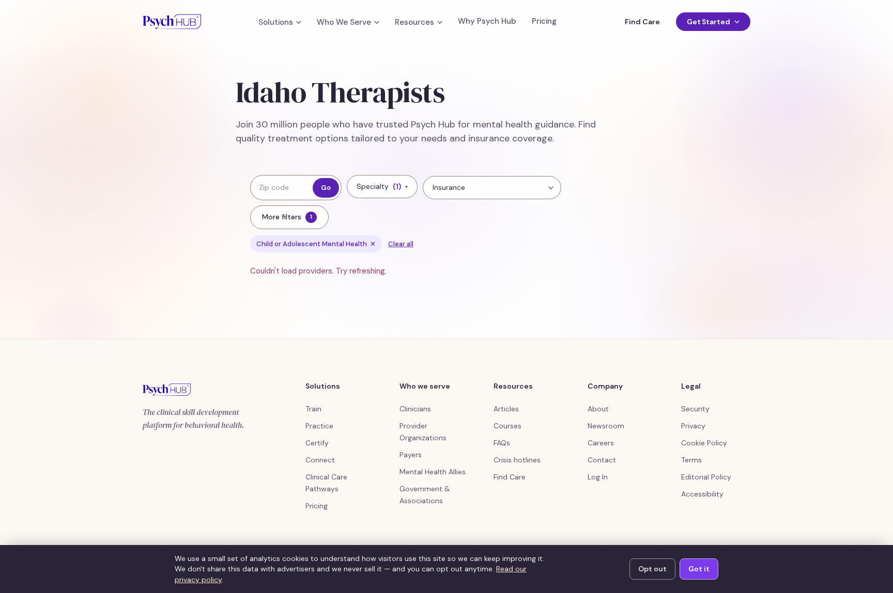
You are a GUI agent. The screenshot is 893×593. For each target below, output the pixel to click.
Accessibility (702, 494)
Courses (507, 425)
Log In (598, 477)
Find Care (642, 21)
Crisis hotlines (517, 459)
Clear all (400, 243)
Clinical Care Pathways (326, 482)
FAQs (502, 442)
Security (695, 408)
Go (326, 187)
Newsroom (606, 425)
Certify (317, 442)
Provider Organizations (422, 431)
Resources (414, 22)
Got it (699, 568)
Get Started (708, 21)
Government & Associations (424, 494)
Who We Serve (344, 22)
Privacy (693, 425)
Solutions (275, 22)
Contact (602, 459)
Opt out (652, 568)
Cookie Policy (704, 442)
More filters (287, 216)
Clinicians (415, 408)
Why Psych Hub (487, 21)
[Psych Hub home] (172, 21)
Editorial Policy (706, 477)
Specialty (382, 186)
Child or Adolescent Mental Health (316, 243)
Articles (506, 408)
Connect (320, 459)
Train (313, 408)
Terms (691, 459)
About (598, 408)
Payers (410, 454)
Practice (319, 425)
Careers (601, 442)
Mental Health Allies (432, 471)
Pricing (544, 21)
